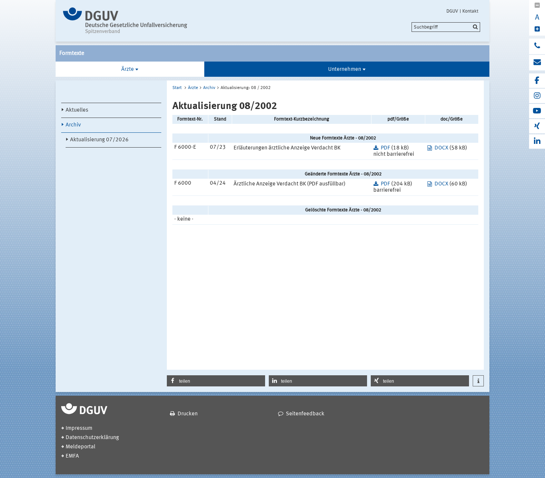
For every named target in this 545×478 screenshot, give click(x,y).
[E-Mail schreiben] (537, 62)
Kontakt (470, 11)
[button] (216, 380)
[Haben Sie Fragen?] (537, 46)
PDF (385, 148)
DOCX (441, 148)
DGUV (452, 11)
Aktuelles (77, 110)
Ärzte (127, 69)
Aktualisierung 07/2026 (99, 140)
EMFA (72, 456)
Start (177, 88)
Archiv (73, 125)
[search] (446, 27)
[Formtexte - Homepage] (125, 20)
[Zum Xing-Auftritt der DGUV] (537, 126)
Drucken (188, 414)
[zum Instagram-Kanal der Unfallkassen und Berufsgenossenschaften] (537, 96)
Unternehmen (344, 69)
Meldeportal (80, 447)
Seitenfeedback (305, 414)
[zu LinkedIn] (537, 141)
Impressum (79, 428)
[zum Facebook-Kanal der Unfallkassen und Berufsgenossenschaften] (537, 80)
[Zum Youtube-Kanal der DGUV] (537, 111)
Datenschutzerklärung (92, 438)
